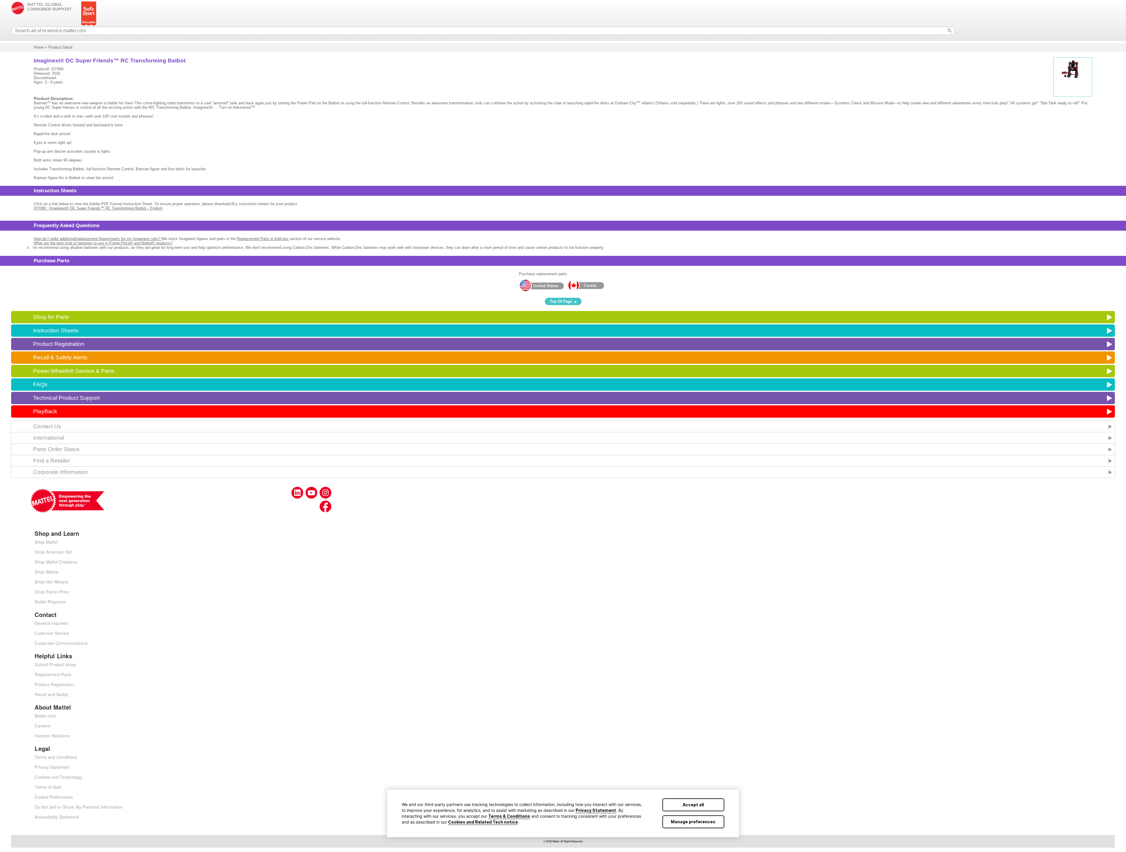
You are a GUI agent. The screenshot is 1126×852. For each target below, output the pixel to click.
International (48, 438)
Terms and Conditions (56, 757)
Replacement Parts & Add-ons (263, 239)
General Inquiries (51, 623)
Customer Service (52, 633)
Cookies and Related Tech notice (483, 821)
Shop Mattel (46, 542)
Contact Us (47, 426)
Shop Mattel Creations (56, 562)
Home (39, 47)
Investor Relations (52, 736)
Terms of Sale (48, 787)
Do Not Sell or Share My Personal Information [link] (79, 807)
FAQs (40, 384)
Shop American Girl (53, 552)
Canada (586, 285)
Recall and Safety (51, 694)
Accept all (693, 804)
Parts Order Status (56, 449)
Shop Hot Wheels (51, 582)
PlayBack (45, 411)
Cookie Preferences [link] (54, 797)
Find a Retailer (51, 461)
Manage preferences (693, 821)
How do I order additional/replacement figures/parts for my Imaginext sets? (98, 239)
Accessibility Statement (57, 817)
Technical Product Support (66, 398)
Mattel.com (45, 716)
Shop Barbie (46, 572)
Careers (42, 726)
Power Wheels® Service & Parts (73, 371)
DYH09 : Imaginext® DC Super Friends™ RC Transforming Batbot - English (98, 208)
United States (541, 285)
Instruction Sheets (56, 330)
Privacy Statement (596, 810)
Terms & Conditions (509, 816)
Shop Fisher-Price (52, 592)
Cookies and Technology (58, 777)
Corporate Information (60, 472)
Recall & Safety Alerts (60, 357)
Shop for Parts (51, 317)
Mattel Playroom (50, 602)
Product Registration (58, 344)
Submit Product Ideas (55, 664)
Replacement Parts (53, 674)
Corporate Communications (61, 643)
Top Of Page (561, 301)
